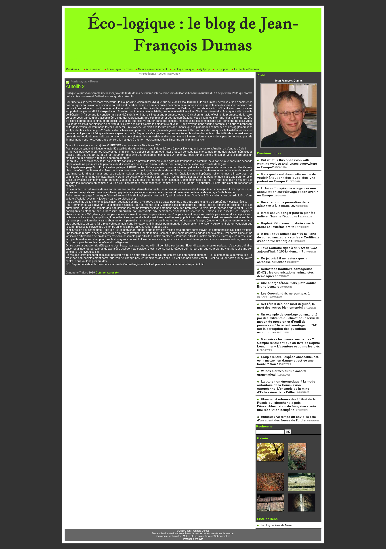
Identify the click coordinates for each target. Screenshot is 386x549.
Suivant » (174, 73)
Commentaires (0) (107, 272)
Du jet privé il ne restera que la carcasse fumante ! (282, 260)
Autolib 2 (75, 86)
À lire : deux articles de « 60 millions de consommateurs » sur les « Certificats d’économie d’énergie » (288, 237)
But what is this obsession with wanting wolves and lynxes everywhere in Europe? (287, 163)
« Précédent (147, 73)
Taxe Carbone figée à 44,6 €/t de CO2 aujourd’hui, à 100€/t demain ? (287, 249)
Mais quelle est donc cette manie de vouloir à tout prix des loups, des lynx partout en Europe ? (286, 177)
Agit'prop (204, 69)
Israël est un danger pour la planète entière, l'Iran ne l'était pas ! (286, 214)
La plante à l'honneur (246, 69)
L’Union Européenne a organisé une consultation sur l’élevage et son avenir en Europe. (287, 191)
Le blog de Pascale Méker (277, 525)
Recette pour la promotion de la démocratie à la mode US (283, 204)
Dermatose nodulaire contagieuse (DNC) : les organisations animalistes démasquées (285, 272)
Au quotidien (93, 69)
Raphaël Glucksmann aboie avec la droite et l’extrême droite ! (286, 225)
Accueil (161, 73)
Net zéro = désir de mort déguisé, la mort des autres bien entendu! (286, 305)
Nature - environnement (152, 69)
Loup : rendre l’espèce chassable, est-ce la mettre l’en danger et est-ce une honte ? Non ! (288, 360)
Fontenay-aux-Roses (119, 69)
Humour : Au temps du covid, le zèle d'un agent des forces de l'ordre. (286, 418)
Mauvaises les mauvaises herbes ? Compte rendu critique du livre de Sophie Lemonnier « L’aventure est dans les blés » (288, 344)
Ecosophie (222, 69)
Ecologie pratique (183, 69)
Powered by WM (193, 539)
